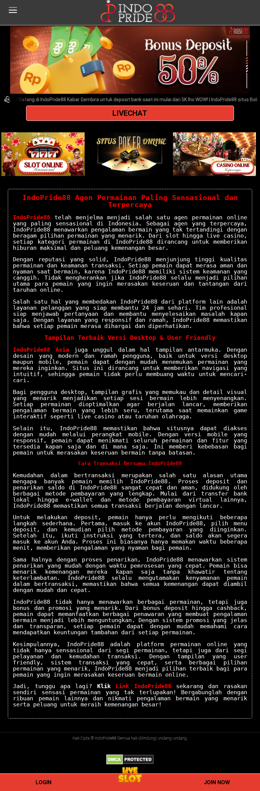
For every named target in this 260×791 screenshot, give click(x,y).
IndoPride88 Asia (41, 349)
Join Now (217, 782)
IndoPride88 (31, 217)
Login (43, 782)
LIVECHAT (129, 113)
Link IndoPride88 (143, 686)
